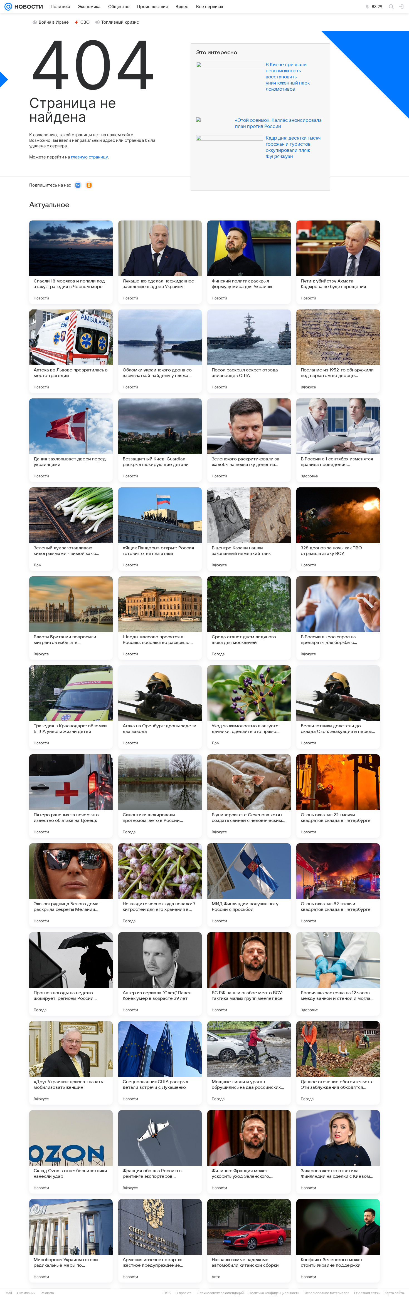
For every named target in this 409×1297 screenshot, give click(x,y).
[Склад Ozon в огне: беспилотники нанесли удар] (71, 1152)
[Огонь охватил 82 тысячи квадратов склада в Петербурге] (338, 885)
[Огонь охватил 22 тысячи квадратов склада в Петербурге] (338, 796)
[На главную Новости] (27, 6)
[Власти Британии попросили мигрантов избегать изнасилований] (71, 618)
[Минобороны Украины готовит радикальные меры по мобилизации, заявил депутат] (71, 1241)
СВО (85, 22)
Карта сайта (394, 1293)
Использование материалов (326, 1293)
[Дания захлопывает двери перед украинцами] (71, 440)
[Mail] (8, 6)
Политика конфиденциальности (274, 1293)
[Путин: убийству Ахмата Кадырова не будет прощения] (338, 262)
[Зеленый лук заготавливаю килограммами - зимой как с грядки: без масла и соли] (71, 529)
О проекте (184, 1293)
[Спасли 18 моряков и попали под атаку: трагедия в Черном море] (71, 262)
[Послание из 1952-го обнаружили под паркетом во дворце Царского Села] (338, 351)
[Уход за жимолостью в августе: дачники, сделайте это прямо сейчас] (249, 707)
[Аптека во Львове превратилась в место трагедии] (71, 351)
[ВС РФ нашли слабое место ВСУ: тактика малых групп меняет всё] (249, 974)
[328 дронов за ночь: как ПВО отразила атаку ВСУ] (338, 529)
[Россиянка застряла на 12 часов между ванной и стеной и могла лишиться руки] (338, 974)
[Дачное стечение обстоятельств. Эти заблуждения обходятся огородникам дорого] (338, 1063)
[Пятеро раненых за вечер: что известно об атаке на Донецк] (71, 796)
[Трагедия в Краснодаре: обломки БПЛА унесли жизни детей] (71, 707)
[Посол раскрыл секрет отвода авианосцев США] (249, 351)
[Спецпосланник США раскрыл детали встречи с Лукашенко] (160, 1063)
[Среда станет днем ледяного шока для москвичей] (249, 618)
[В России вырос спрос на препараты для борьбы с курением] (338, 618)
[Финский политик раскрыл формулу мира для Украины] (249, 262)
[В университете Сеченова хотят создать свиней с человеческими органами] (249, 796)
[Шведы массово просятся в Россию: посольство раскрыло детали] (160, 618)
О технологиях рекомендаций (220, 1293)
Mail (9, 1293)
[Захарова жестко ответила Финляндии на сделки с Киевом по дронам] (338, 1152)
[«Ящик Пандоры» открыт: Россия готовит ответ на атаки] (160, 529)
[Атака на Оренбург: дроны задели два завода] (160, 707)
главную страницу (89, 157)
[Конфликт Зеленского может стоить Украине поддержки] (338, 1241)
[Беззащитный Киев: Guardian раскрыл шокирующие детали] (160, 440)
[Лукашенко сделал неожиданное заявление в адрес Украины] (160, 262)
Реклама (47, 1293)
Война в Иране (54, 22)
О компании (26, 1293)
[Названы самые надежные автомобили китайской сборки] (249, 1241)
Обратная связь (367, 1293)
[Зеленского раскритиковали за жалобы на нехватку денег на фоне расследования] (249, 440)
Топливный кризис (120, 22)
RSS (167, 1293)
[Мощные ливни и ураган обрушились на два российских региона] (249, 1063)
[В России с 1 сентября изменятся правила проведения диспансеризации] (338, 440)
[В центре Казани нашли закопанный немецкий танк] (249, 529)
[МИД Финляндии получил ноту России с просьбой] (249, 885)
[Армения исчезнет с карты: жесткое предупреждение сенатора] (160, 1241)
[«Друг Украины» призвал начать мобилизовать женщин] (71, 1063)
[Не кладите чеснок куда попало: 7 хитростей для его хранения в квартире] (160, 885)
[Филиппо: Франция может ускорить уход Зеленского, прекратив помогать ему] (249, 1152)
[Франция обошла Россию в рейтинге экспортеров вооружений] (160, 1152)
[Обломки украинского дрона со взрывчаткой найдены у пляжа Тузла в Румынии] (160, 351)
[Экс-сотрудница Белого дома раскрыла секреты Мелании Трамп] (71, 885)
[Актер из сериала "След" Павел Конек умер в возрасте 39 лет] (160, 974)
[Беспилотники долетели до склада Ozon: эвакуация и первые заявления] (338, 707)
